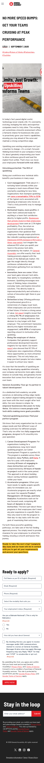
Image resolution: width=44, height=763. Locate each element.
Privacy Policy (17, 667)
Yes (7, 625)
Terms (25, 758)
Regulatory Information (14, 758)
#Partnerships (29, 52)
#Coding (5, 52)
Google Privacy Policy (27, 674)
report (10, 348)
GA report (19, 313)
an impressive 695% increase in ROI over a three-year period (24, 240)
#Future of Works (16, 52)
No (7, 629)
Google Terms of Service (12, 676)
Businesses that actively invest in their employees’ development (24, 221)
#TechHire (6, 55)
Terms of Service (32, 667)
